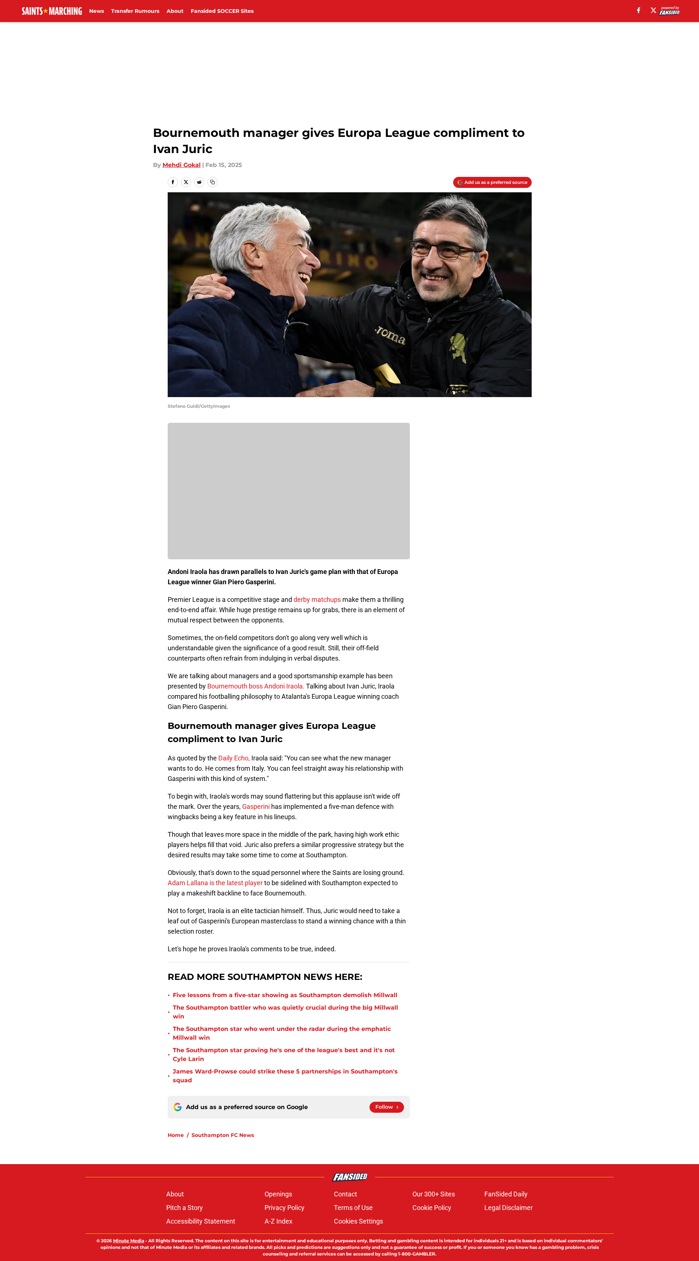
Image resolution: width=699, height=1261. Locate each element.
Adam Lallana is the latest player (215, 883)
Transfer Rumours (135, 11)
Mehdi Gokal (182, 164)
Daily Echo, (234, 758)
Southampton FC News (223, 1135)
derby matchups (317, 599)
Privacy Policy (285, 1207)
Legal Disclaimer (508, 1207)
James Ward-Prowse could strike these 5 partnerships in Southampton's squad (285, 1076)
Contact (345, 1194)
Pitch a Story (184, 1207)
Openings (278, 1194)
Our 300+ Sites (433, 1194)
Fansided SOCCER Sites (222, 11)
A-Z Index (278, 1221)
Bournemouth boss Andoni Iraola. (256, 686)
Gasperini (256, 806)
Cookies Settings (358, 1221)
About (175, 11)
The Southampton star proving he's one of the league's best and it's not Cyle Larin (284, 1054)
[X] (653, 10)
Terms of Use (353, 1207)
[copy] (212, 182)
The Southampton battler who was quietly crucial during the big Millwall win (285, 1012)
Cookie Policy (431, 1207)
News (96, 11)
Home (176, 1135)
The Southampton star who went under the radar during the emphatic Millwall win (282, 1033)
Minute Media (128, 1240)
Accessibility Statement (200, 1221)
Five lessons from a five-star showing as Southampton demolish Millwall (286, 995)
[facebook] (638, 10)
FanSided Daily (506, 1194)
